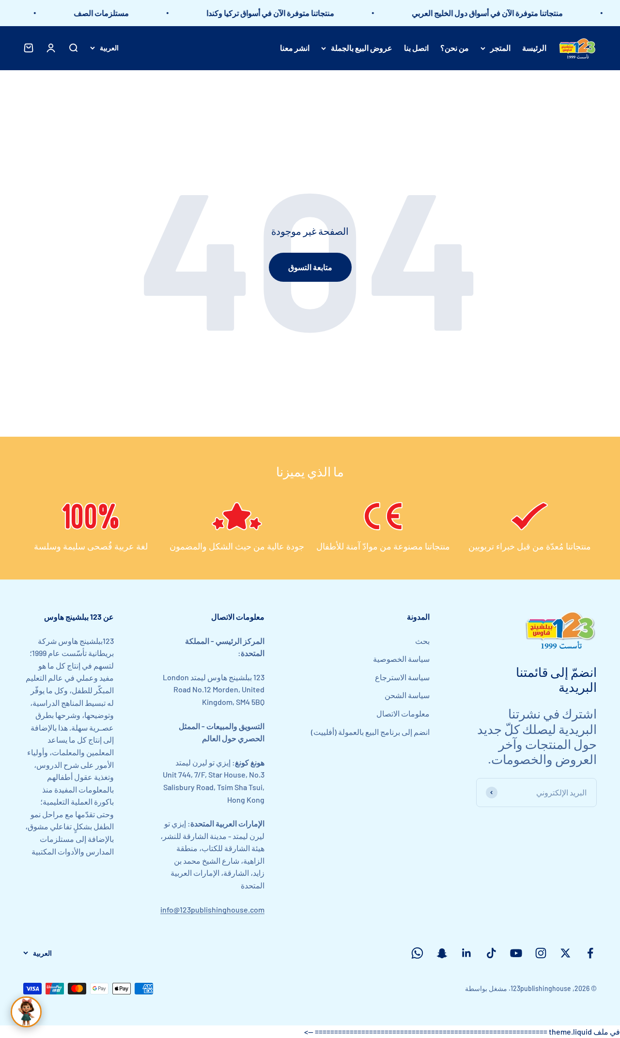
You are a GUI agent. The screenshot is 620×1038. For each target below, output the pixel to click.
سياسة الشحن (407, 695)
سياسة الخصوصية (401, 658)
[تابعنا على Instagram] (540, 953)
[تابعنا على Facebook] (590, 953)
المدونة (418, 616)
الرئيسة (534, 47)
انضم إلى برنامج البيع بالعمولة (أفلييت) (370, 731)
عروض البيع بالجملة (361, 47)
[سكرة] (26, 1011)
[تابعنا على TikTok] (491, 953)
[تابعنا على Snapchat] (442, 953)
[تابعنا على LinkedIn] (466, 953)
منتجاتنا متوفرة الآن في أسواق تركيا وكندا (279, 12)
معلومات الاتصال (403, 713)
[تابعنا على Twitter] (565, 953)
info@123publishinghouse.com (212, 909)
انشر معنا (295, 47)
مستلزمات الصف (110, 12)
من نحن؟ (454, 47)
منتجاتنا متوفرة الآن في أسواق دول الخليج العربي (496, 12)
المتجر (500, 47)
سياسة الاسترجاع (402, 677)
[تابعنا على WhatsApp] (417, 953)
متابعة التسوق (310, 267)
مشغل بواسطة (486, 988)
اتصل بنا (416, 47)
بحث (422, 640)
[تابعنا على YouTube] (516, 953)
